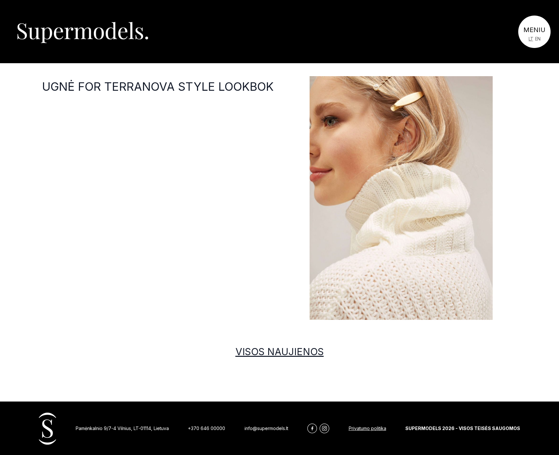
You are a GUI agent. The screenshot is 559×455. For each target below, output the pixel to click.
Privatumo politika (367, 428)
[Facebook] (312, 428)
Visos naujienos (280, 351)
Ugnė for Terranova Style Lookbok (158, 86)
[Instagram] (324, 428)
